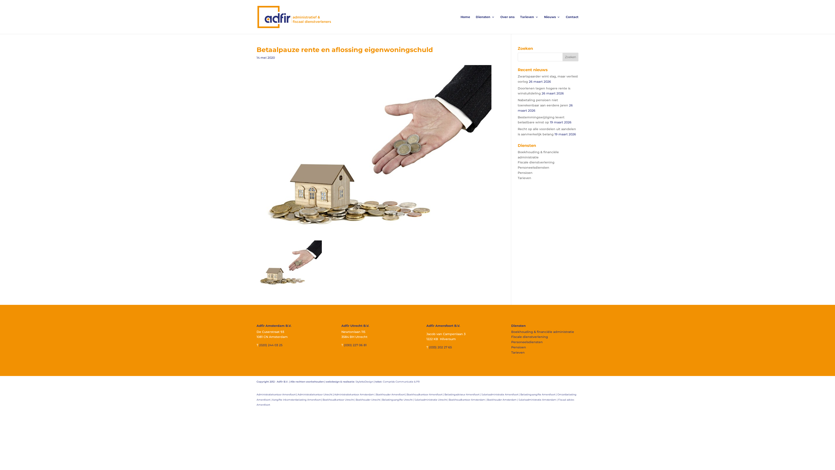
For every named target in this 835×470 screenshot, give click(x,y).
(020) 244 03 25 (270, 345)
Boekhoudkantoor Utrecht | (339, 399)
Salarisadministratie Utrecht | (431, 399)
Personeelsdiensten (533, 168)
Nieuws (550, 17)
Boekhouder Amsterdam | (503, 399)
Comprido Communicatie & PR (401, 381)
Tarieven (527, 17)
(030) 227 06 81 (355, 345)
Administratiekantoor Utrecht (315, 394)
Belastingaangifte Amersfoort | (538, 394)
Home (465, 17)
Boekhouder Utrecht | (369, 399)
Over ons (507, 17)
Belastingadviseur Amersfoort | (462, 394)
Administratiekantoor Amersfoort (276, 394)
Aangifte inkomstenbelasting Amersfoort (296, 399)
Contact (572, 17)
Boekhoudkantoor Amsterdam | (468, 399)
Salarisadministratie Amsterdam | (538, 399)
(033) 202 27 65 (440, 347)
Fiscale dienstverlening (536, 162)
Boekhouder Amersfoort (390, 394)
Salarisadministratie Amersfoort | (500, 394)
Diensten (483, 17)
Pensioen (525, 173)
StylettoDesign (364, 381)
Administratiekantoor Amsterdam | (355, 394)
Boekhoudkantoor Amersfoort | (425, 394)
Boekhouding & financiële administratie (542, 332)
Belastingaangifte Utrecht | (398, 399)
